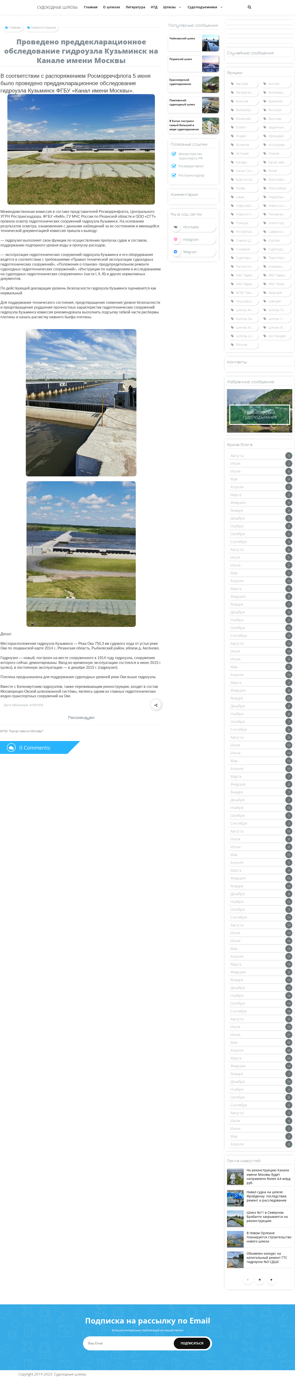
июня (235, 471)
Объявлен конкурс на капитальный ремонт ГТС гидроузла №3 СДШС (267, 1257)
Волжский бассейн (247, 118)
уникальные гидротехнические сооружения (279, 266)
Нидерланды (278, 197)
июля (235, 463)
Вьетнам (274, 118)
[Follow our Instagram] (193, 239)
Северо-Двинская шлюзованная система (247, 240)
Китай (272, 170)
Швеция (274, 301)
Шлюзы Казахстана (247, 318)
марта (235, 494)
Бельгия (242, 101)
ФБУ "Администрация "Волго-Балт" (247, 275)
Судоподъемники (279, 249)
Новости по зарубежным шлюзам (247, 214)
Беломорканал (279, 92)
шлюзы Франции (279, 327)
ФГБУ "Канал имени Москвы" (247, 292)
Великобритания (247, 110)
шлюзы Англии (247, 310)
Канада (241, 162)
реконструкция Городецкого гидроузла (279, 223)
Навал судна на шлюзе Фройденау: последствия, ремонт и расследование (267, 1196)
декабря (237, 518)
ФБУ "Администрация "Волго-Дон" (279, 275)
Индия (241, 136)
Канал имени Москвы (279, 162)
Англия (273, 83)
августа (236, 455)
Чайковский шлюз (182, 38)
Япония (241, 344)
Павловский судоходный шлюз (182, 102)
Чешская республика (247, 301)
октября (237, 533)
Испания (242, 144)
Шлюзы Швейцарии (247, 336)
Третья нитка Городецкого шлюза (247, 266)
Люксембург (277, 188)
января (236, 510)
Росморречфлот (191, 166)
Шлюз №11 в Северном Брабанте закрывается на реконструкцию (267, 1216)
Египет (241, 127)
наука (240, 197)
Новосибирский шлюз (247, 205)
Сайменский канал (279, 231)
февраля (237, 502)
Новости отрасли (279, 205)
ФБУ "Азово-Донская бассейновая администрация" (279, 284)
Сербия (274, 240)
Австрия (242, 83)
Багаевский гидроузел (247, 92)
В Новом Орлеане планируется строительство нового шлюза (269, 1237)
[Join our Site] (193, 252)
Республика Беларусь (247, 231)
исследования (279, 144)
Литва (240, 188)
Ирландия (275, 136)
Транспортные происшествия (279, 257)
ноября (236, 526)
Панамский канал (279, 214)
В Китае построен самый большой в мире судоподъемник (184, 125)
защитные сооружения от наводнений (279, 127)
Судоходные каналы (247, 257)
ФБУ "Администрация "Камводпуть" (247, 284)
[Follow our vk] (193, 227)
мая (233, 479)
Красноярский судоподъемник (180, 82)
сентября (238, 541)
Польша (242, 223)
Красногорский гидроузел (247, 179)
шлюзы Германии (279, 310)
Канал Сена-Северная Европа (247, 170)
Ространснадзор (191, 175)
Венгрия (274, 110)
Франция (275, 292)
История (242, 153)
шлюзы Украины (247, 327)
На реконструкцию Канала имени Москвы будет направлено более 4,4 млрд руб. (268, 1176)
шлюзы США (277, 318)
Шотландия (277, 336)
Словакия (243, 249)
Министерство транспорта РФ (191, 156)
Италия (273, 153)
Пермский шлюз (180, 59)
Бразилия (275, 101)
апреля (236, 486)
